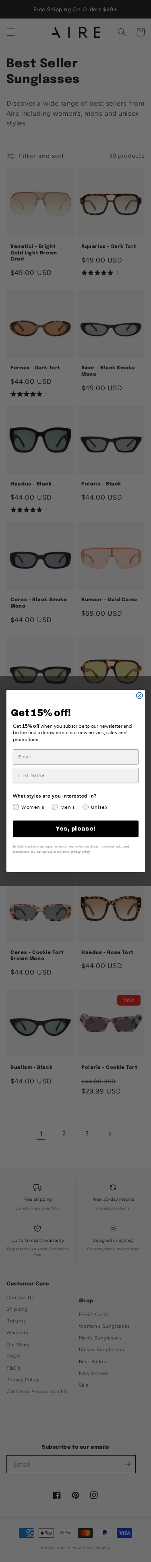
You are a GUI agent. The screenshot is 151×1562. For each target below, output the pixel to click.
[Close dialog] (139, 695)
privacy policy (79, 851)
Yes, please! (75, 829)
